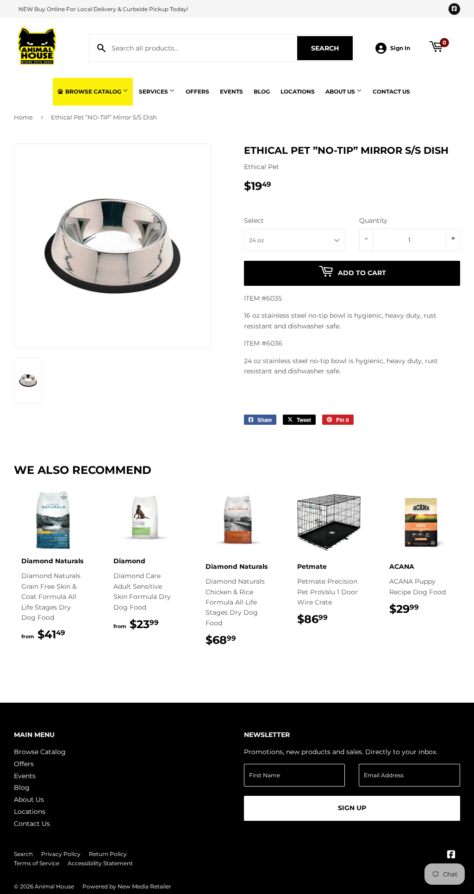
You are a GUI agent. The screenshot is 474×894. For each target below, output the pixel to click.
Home (23, 117)
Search (332, 48)
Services (154, 91)
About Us (340, 91)
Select (254, 220)
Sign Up (352, 808)
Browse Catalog (93, 91)
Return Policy (108, 853)
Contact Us (391, 91)
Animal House (54, 886)
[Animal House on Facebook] (451, 855)
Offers (197, 91)
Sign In (400, 47)
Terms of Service (36, 863)
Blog (262, 91)
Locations (298, 91)
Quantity (373, 220)
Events (231, 91)
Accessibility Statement (100, 863)
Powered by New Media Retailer (126, 886)
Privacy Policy (61, 853)
